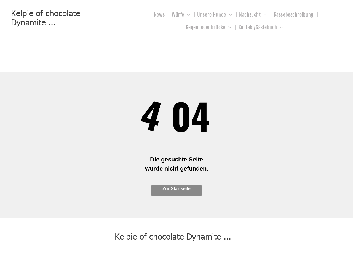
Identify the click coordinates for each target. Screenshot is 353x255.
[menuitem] (161, 14)
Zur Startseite (176, 188)
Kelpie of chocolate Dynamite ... (45, 17)
